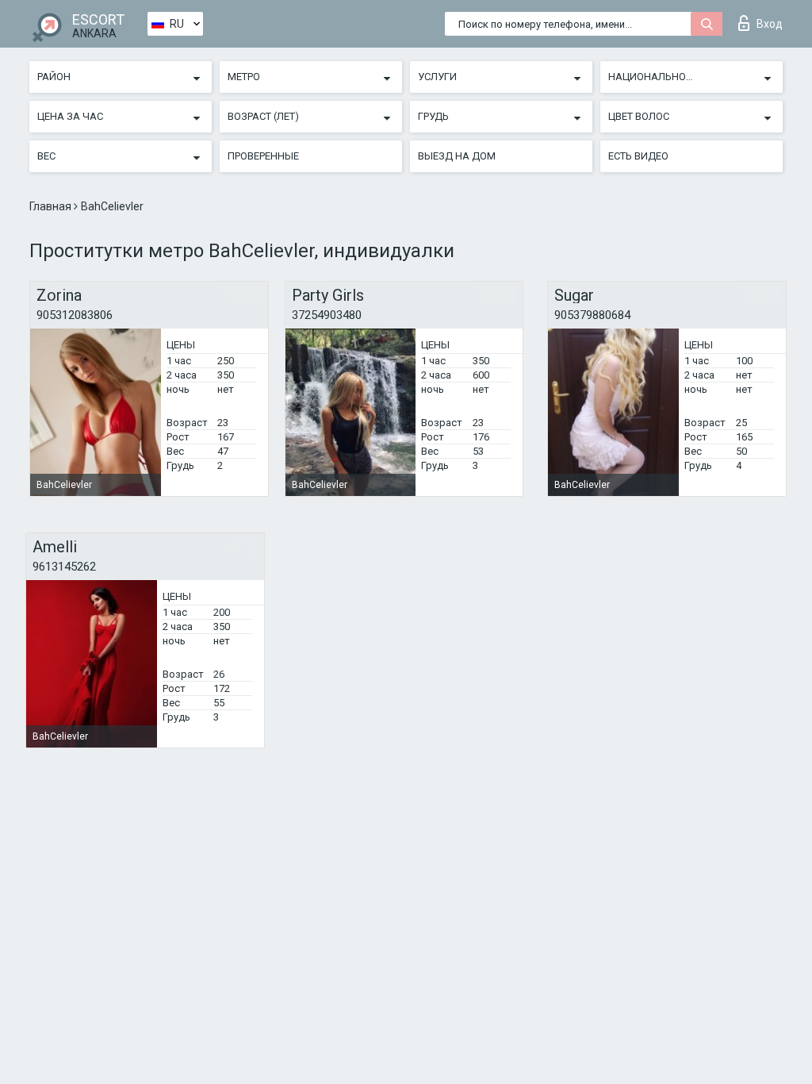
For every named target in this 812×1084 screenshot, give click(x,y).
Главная (51, 206)
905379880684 (592, 315)
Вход (769, 23)
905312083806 (74, 315)
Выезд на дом (457, 156)
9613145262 (64, 566)
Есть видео (638, 156)
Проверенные (263, 156)
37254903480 (327, 315)
